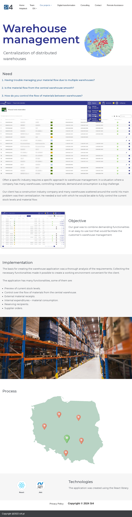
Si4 (92, 503)
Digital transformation (66, 5)
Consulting (85, 5)
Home (21, 5)
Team (32, 5)
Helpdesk (23, 8)
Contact (98, 5)
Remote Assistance (115, 5)
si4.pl (21, 513)
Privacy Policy (57, 504)
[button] (51, 5)
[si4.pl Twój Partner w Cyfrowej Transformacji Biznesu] (8, 7)
